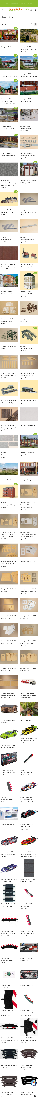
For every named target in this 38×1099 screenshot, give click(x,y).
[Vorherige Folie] (2, 3)
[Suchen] (6, 9)
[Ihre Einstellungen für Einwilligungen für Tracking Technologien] (34, 1095)
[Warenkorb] (35, 9)
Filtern (6, 24)
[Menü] (2, 9)
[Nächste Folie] (36, 3)
